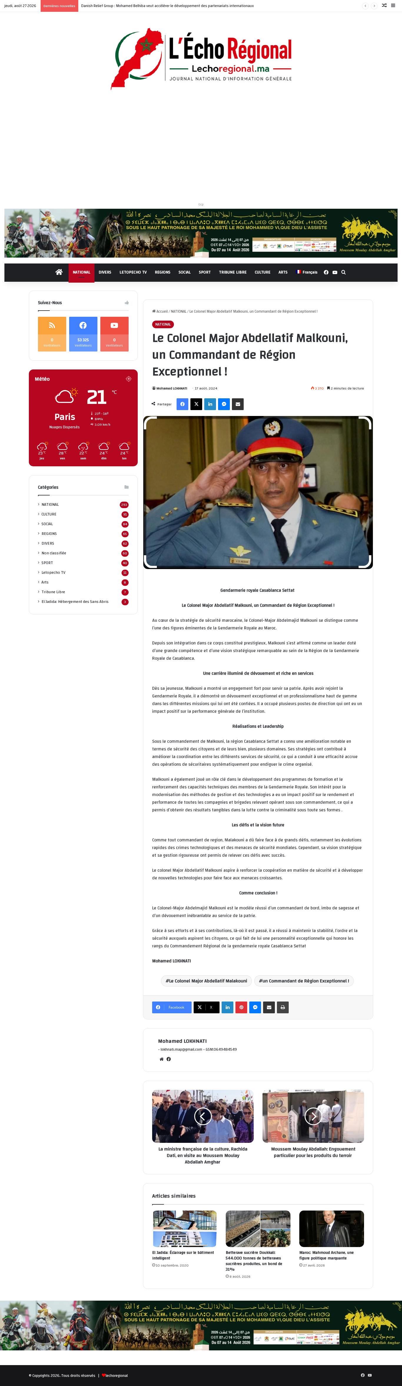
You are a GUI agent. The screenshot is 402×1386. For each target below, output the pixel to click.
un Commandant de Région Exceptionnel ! (306, 980)
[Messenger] (224, 404)
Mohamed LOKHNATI (172, 388)
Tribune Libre (53, 592)
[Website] (161, 1059)
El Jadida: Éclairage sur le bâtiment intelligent (183, 1255)
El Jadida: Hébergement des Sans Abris (75, 601)
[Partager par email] (238, 404)
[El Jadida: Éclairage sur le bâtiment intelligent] (184, 1229)
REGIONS (162, 272)
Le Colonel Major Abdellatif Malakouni (208, 980)
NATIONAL (81, 272)
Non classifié (53, 553)
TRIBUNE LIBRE (233, 272)
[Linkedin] (210, 404)
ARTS (283, 272)
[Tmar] (201, 232)
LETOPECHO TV (133, 272)
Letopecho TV (53, 572)
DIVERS (105, 272)
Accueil (162, 311)
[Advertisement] (201, 148)
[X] (196, 404)
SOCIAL (185, 272)
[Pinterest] (241, 1007)
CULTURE (262, 272)
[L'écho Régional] (201, 60)
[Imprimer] (283, 1007)
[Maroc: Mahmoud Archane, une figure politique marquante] (331, 1229)
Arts (45, 582)
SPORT (205, 272)
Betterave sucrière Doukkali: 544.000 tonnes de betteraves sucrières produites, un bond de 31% (254, 1261)
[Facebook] (182, 404)
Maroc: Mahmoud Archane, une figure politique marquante (326, 1255)
